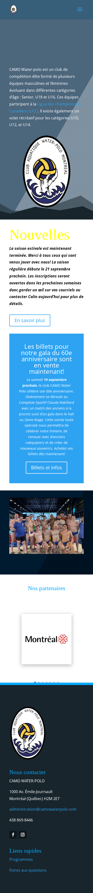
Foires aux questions (27, 870)
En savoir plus (30, 320)
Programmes (21, 859)
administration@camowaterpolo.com (43, 809)
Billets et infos (46, 467)
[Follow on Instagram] (22, 834)
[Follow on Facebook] (13, 834)
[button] (12, 544)
